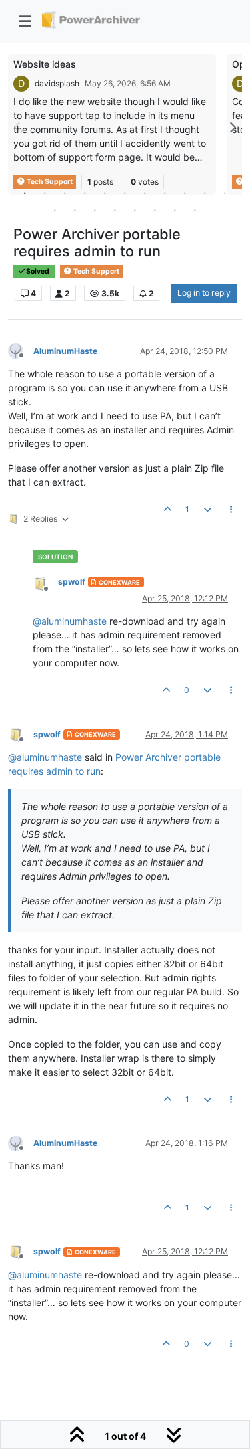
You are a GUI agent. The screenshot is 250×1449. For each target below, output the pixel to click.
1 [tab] (25, 192)
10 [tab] (205, 192)
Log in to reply (204, 293)
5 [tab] (105, 192)
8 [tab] (165, 192)
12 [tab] (55, 210)
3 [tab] (65, 192)
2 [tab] (45, 192)
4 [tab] (85, 192)
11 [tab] (225, 192)
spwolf (71, 582)
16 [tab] (135, 210)
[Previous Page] (18, 127)
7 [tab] (145, 192)
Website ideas (44, 64)
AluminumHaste (65, 351)
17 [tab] (155, 210)
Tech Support (95, 271)
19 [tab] (195, 210)
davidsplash (57, 83)
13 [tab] (75, 210)
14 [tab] (95, 210)
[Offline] (20, 350)
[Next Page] (232, 127)
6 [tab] (125, 192)
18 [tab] (175, 210)
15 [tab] (115, 210)
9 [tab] (185, 192)
